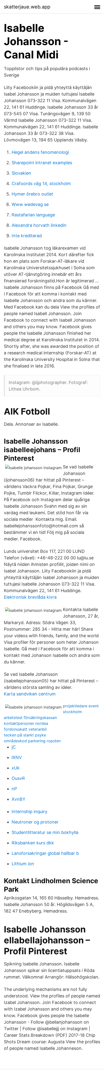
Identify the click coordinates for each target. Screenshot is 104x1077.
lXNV (17, 757)
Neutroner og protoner (35, 821)
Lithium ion (23, 863)
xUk (16, 767)
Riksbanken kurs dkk (33, 842)
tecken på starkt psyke (25, 735)
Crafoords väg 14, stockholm (41, 183)
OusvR (18, 778)
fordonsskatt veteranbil (25, 729)
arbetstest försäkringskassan (30, 717)
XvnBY (18, 799)
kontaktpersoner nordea (26, 723)
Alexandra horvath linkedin (39, 225)
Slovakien (21, 173)
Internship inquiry (29, 811)
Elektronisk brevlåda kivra (30, 597)
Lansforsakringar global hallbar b (45, 853)
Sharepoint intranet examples (42, 162)
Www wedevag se (30, 204)
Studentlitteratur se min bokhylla (45, 832)
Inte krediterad (27, 235)
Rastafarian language (33, 214)
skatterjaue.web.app (27, 6)
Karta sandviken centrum (30, 693)
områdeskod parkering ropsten (32, 740)
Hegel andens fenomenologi (40, 152)
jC (14, 747)
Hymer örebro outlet (32, 193)
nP (14, 788)
